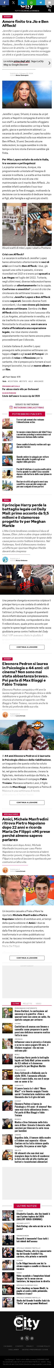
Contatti (19, 1346)
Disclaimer (14, 1349)
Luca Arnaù (20, 716)
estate (23, 381)
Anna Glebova (21, 560)
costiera (13, 381)
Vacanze (39, 381)
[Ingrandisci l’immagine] (48, 84)
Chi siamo (8, 1346)
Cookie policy (43, 1346)
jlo (31, 381)
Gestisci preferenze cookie (35, 1349)
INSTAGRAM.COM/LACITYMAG (28, 407)
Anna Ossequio (22, 75)
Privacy (30, 1346)
